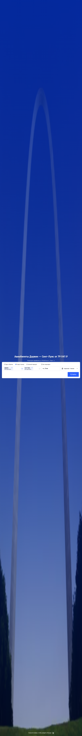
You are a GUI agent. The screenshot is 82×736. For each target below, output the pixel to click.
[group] (12, 368)
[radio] (8, 364)
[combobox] (34, 368)
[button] (65, 2)
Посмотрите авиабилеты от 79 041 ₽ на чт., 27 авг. (40, 360)
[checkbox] (45, 364)
